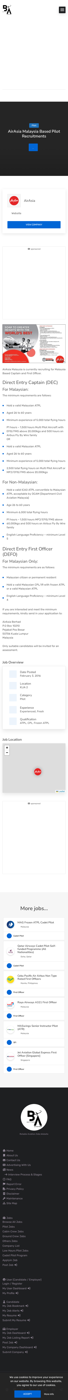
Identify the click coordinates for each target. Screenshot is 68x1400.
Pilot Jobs (8, 1226)
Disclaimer (12, 1193)
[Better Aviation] (7, 9)
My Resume (9, 1315)
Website (16, 213)
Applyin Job (9, 1260)
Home (10, 1150)
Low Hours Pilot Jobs (15, 1250)
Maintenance (14, 1198)
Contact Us (13, 1160)
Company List (10, 1245)
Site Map (11, 1203)
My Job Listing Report (16, 1337)
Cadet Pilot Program (14, 1255)
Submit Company (13, 1352)
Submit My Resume (14, 1320)
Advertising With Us (18, 1165)
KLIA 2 (24, 687)
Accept (27, 1394)
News (9, 1169)
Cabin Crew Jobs (13, 1231)
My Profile (8, 1293)
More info (49, 1394)
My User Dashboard (14, 1288)
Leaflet (61, 791)
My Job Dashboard (14, 1332)
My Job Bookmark (13, 1305)
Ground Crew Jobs (14, 1236)
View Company (34, 224)
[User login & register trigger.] (3, 95)
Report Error (13, 1184)
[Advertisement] (34, 50)
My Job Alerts (11, 1310)
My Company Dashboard (18, 1347)
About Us (12, 1155)
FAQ (8, 1179)
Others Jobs (9, 1241)
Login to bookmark (33, 147)
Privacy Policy (15, 1188)
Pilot (22, 699)
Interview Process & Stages (25, 1174)
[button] (35, 769)
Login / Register (12, 1283)
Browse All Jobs (12, 1221)
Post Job (8, 1265)
